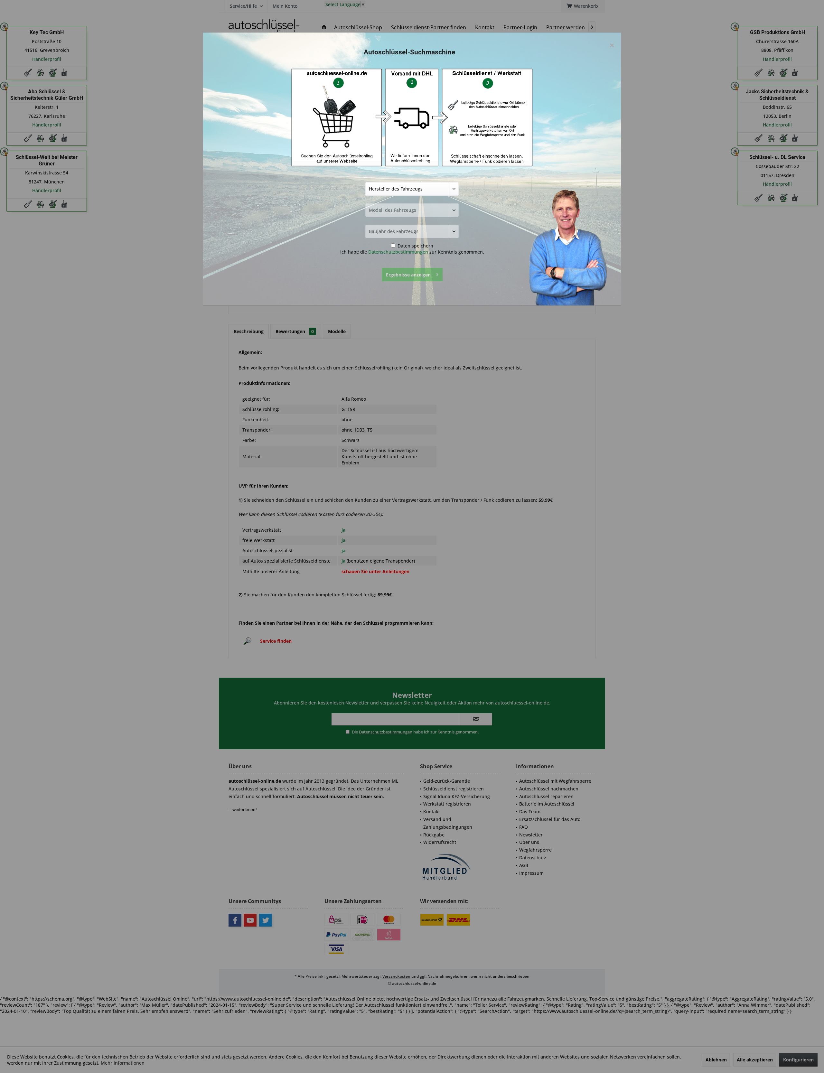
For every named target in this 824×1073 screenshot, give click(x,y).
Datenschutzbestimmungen (398, 252)
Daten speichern (414, 246)
